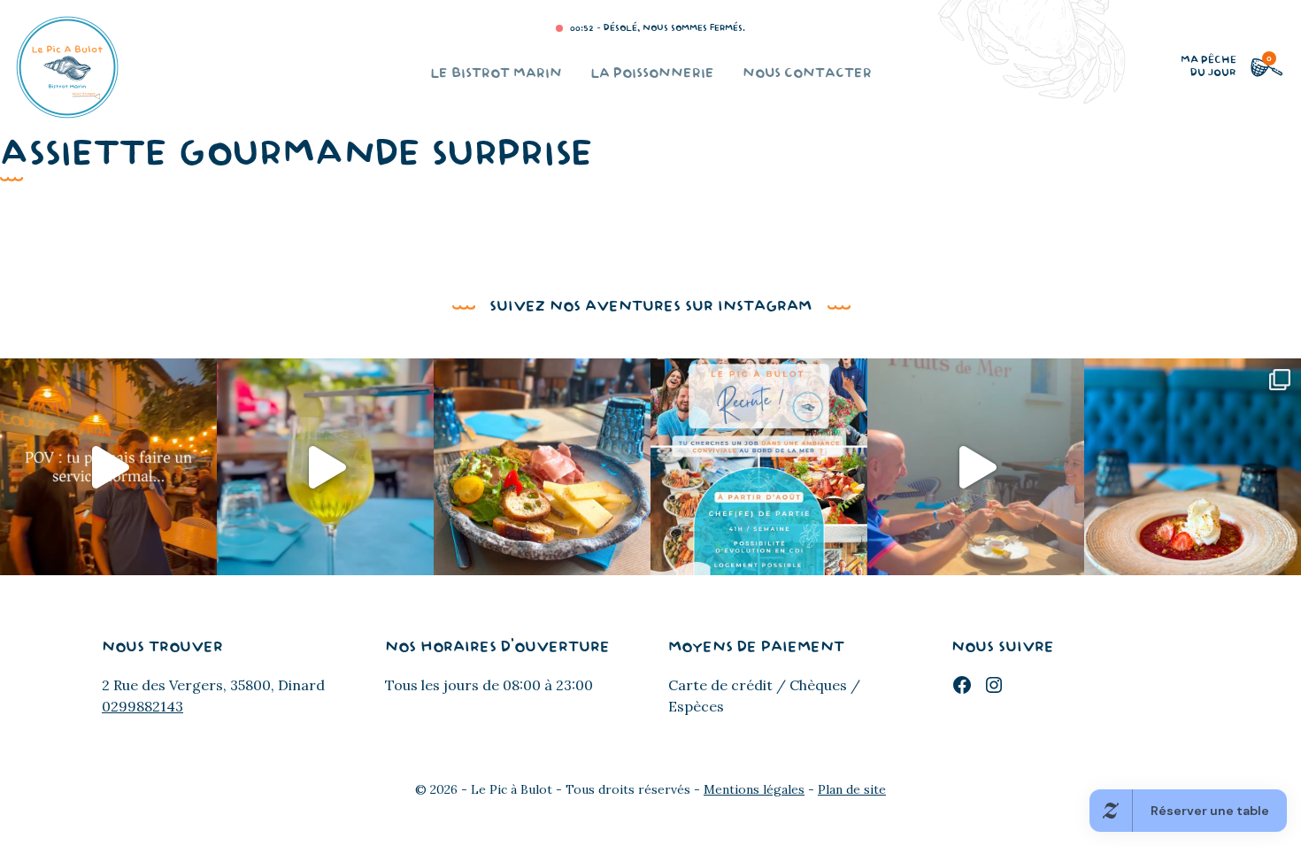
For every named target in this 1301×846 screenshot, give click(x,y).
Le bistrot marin (496, 73)
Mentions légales (754, 789)
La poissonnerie (652, 73)
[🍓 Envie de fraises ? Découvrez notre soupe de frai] (1192, 466)
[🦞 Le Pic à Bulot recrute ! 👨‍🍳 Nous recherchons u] (758, 466)
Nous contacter (807, 73)
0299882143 (142, 706)
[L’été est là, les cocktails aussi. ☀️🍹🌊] (325, 466)
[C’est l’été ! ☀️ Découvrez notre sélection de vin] (975, 466)
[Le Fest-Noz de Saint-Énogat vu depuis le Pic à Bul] (108, 466)
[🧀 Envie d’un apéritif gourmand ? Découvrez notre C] (542, 466)
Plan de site (852, 789)
